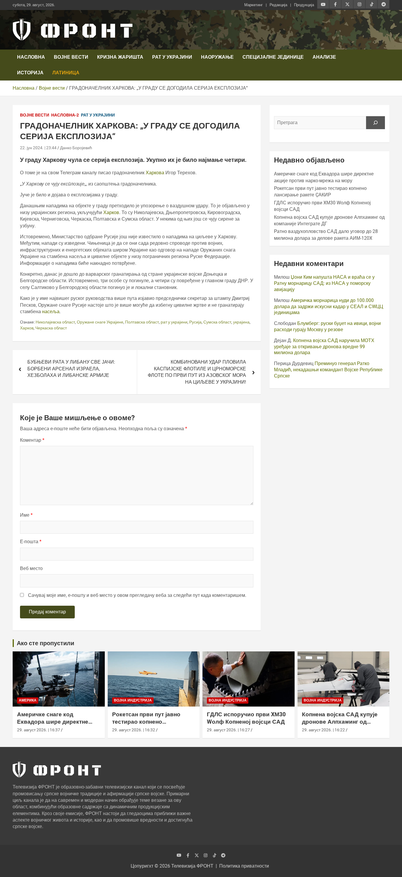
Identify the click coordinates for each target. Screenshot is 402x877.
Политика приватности (244, 866)
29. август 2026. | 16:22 (323, 729)
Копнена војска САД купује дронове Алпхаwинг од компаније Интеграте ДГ (340, 721)
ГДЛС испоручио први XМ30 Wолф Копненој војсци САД (246, 718)
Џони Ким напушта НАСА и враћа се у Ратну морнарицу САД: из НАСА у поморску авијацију (324, 283)
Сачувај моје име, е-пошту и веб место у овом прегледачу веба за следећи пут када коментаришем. (137, 595)
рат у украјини (174, 322)
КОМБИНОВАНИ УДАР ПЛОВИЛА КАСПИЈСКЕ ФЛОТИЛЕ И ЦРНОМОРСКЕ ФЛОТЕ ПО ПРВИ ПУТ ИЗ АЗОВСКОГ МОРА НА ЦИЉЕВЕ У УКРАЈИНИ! (197, 372)
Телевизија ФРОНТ (192, 866)
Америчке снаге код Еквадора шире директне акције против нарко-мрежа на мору (55, 725)
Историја (30, 72)
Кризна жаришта (120, 57)
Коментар (32, 440)
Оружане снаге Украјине (100, 322)
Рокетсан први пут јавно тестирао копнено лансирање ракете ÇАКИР (148, 721)
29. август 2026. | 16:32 (133, 729)
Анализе (324, 57)
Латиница (65, 72)
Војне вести (71, 57)
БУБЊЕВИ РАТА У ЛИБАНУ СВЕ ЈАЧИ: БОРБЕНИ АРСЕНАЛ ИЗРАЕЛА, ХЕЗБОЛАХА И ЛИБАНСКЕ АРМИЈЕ (71, 368)
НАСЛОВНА (31, 57)
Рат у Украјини (172, 57)
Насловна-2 (65, 115)
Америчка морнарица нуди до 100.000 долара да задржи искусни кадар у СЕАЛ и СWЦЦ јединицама (328, 307)
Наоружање (217, 57)
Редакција (278, 5)
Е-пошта (30, 541)
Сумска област (217, 322)
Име (26, 515)
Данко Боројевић (76, 147)
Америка (27, 700)
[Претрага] (375, 122)
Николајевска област (55, 322)
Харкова (155, 172)
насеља (50, 311)
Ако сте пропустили (45, 643)
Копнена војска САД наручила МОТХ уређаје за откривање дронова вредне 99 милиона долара (324, 347)
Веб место (31, 568)
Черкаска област (51, 328)
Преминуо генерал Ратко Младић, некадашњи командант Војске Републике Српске (328, 370)
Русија (195, 322)
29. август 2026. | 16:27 (228, 729)
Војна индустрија (133, 700)
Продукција (304, 5)
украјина (241, 322)
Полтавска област (142, 322)
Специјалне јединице (273, 57)
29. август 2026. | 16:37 (38, 729)
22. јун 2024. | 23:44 (38, 147)
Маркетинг (253, 5)
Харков (111, 212)
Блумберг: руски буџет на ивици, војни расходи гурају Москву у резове (327, 326)
